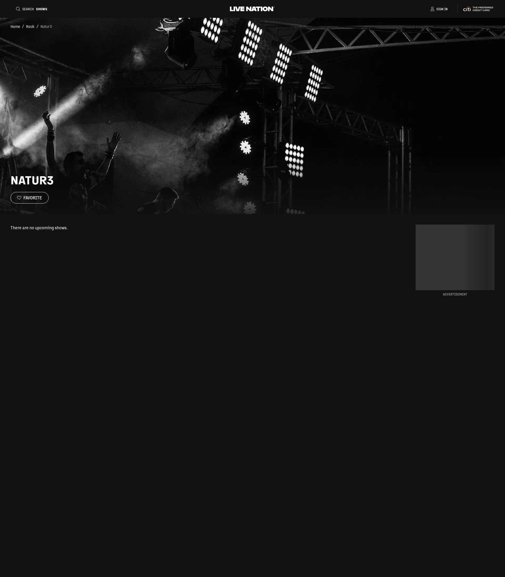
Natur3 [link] (46, 26)
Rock (30, 26)
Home (15, 26)
